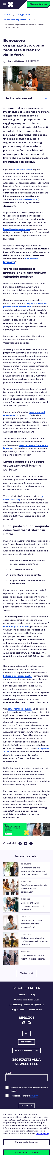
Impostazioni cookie (26, 1142)
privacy (34, 1096)
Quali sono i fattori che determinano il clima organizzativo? (31, 923)
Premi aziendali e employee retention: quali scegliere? (33, 957)
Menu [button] (4, 4)
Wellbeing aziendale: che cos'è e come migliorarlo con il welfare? (34, 941)
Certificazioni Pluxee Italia (26, 1000)
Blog (33, 995)
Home (7, 15)
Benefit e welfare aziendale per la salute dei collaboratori (34, 888)
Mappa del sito (35, 1010)
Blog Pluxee (24, 15)
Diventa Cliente (38, 4)
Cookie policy (42, 1133)
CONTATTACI (26, 1042)
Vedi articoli (26, 973)
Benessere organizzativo (17, 20)
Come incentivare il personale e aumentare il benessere (32, 906)
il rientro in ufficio (23, 170)
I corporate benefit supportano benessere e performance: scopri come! (34, 871)
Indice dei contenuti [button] (19, 98)
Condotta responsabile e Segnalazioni (26, 1005)
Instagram (23, 1022)
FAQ (26, 1033)
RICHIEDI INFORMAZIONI (26, 1050)
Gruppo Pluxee (17, 1010)
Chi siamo (22, 995)
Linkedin (29, 1022)
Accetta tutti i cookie (26, 1152)
